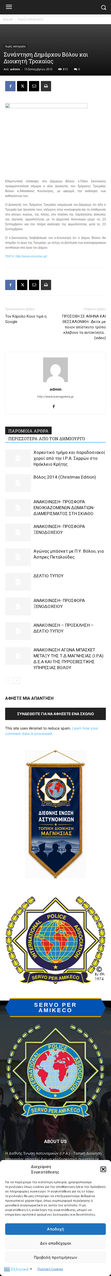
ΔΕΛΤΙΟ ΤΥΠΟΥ (49, 575)
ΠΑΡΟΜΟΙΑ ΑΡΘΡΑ (28, 431)
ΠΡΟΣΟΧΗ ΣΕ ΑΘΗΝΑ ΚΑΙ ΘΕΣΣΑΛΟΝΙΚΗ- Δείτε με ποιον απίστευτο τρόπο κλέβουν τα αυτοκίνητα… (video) (84, 327)
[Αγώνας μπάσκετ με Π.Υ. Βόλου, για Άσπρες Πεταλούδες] (18, 557)
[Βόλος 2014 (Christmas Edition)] (18, 483)
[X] (22, 86)
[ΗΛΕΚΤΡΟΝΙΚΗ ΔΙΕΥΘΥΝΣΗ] (34, 86)
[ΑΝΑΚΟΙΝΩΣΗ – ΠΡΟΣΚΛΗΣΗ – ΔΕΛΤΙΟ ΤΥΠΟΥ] (18, 631)
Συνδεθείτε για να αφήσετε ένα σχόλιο (55, 714)
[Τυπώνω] (46, 86)
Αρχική (8, 19)
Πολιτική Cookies (50, 1269)
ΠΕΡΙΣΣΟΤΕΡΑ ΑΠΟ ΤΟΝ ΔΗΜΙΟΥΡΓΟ (46, 438)
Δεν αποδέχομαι (55, 1243)
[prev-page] (8, 680)
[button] (103, 1169)
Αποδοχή (55, 1229)
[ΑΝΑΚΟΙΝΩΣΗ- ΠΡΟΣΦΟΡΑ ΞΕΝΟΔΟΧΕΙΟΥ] (18, 532)
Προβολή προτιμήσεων (55, 1257)
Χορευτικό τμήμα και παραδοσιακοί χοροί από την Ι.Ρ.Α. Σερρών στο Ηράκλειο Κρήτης (69, 458)
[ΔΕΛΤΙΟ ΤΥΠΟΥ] (18, 582)
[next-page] (16, 680)
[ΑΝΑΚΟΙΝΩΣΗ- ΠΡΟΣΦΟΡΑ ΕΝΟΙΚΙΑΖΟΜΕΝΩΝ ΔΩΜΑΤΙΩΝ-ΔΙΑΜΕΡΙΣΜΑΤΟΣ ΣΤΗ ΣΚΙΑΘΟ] (18, 508)
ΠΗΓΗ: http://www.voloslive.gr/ (26, 256)
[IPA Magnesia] (55, 1073)
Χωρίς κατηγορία (30, 19)
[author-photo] (55, 382)
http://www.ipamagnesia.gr (55, 396)
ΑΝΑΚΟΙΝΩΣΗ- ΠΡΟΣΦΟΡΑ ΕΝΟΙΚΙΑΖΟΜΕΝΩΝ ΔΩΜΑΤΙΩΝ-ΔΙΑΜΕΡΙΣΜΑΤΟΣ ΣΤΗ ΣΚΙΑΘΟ (64, 507)
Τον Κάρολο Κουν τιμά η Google (25, 319)
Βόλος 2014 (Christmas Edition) (65, 477)
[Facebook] (10, 86)
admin (15, 69)
